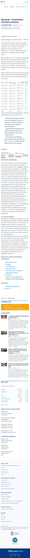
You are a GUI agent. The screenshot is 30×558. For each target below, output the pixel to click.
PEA (2, 455)
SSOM (11, 141)
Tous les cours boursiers (6, 413)
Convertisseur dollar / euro (7, 426)
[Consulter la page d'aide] (23, 2)
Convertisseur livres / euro (7, 430)
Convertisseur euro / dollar (7, 427)
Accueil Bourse (4, 411)
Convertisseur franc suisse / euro (8, 432)
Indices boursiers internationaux (8, 418)
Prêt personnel (4, 448)
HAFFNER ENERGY (5, 398)
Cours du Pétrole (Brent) (6, 421)
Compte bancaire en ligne (6, 440)
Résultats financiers (11, 262)
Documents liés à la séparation (14, 270)
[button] (1, 2)
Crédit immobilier (5, 447)
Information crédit (10, 268)
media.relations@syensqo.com (20, 153)
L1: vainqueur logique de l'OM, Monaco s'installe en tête (18, 316)
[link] (10, 465)
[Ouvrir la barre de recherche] (21, 2)
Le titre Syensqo (10, 266)
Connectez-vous (19, 307)
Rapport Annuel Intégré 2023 (14, 277)
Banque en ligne (4, 439)
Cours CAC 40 (4, 415)
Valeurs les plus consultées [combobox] (8, 386)
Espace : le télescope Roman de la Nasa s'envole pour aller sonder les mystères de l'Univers (17, 350)
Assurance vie (4, 445)
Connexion (27, 2)
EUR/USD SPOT (4, 401)
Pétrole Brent (4, 391)
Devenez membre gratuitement (20, 309)
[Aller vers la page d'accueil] (4, 2)
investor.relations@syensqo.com (6, 153)
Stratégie (8, 264)
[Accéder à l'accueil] (2, 6)
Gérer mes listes (4, 404)
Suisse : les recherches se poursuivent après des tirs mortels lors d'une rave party (18, 365)
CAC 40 (3, 396)
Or (1, 394)
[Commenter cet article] (5, 33)
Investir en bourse (5, 453)
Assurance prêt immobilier (7, 451)
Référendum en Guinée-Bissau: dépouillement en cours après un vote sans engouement (18, 333)
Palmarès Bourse (5, 419)
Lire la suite (10, 329)
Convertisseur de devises (6, 424)
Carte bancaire (4, 442)
